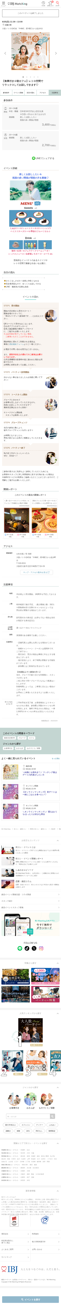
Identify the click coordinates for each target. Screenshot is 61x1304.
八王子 (16, 1161)
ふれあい (52, 1125)
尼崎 (32, 1177)
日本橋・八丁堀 (25, 1161)
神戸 (28, 1177)
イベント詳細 (18, 92)
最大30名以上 (10, 1125)
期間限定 (52, 1131)
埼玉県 (23, 1153)
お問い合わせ (37, 1249)
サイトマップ (6, 1257)
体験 (18, 1131)
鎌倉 (35, 1164)
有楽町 (33, 1156)
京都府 (23, 1171)
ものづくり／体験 (33, 748)
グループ (22, 738)
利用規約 (35, 1234)
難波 (32, 1174)
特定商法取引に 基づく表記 (7, 1242)
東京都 (23, 1156)
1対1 (28, 1131)
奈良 (28, 1180)
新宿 (28, 1156)
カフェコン (26, 1125)
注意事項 (55, 92)
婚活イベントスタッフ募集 (12, 907)
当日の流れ (30, 92)
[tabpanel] (30, 51)
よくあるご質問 (7, 1249)
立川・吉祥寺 (41, 1159)
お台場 (11, 1161)
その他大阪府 (39, 1174)
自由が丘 (4, 1161)
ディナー (39, 1125)
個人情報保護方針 (39, 1242)
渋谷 (55, 1159)
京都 (28, 1171)
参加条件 (6, 92)
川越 (32, 1153)
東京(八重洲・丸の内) (48, 1156)
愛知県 (23, 1168)
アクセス (43, 92)
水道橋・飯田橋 (36, 1161)
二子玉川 (49, 1159)
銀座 (38, 1156)
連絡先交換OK (9, 738)
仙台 (28, 1150)
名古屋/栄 (36, 1168)
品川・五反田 (21, 1159)
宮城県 (23, 1150)
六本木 (13, 1159)
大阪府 (23, 1174)
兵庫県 (23, 1177)
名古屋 (29, 1168)
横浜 (31, 1164)
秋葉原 (33, 1159)
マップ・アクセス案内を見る (35, 572)
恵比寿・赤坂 (5, 1159)
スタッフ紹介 (6, 901)
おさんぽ (19, 748)
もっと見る (56, 758)
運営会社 (4, 1234)
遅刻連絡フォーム (16, 344)
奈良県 (23, 1180)
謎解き (8, 1131)
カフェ (31, 738)
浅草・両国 (46, 1161)
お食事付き (8, 748)
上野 (28, 1159)
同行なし (39, 1131)
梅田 (28, 1174)
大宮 (28, 1153)
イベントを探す (32, 1299)
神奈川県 (25, 1164)
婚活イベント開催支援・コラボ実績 (16, 894)
